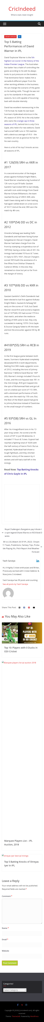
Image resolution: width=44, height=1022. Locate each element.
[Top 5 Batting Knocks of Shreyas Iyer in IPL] (15, 856)
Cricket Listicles (10, 36)
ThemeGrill (16, 1016)
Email (5, 939)
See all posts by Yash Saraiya (15, 584)
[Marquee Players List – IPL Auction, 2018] (22, 662)
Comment (7, 896)
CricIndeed (22, 8)
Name (5, 928)
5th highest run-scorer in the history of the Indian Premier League (21, 61)
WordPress (34, 1016)
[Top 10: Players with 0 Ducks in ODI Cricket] (22, 624)
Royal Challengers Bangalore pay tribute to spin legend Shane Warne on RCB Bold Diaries (23, 532)
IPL (19, 36)
